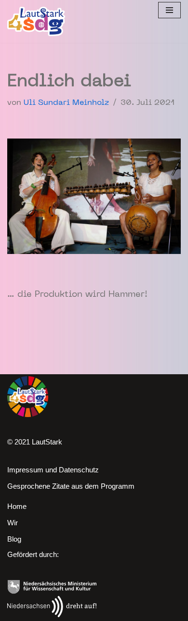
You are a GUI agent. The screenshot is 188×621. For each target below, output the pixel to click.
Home (17, 506)
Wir (12, 523)
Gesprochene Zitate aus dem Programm (70, 486)
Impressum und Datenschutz (53, 470)
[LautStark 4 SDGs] (36, 21)
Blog (14, 539)
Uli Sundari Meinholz (66, 103)
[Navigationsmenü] (169, 10)
